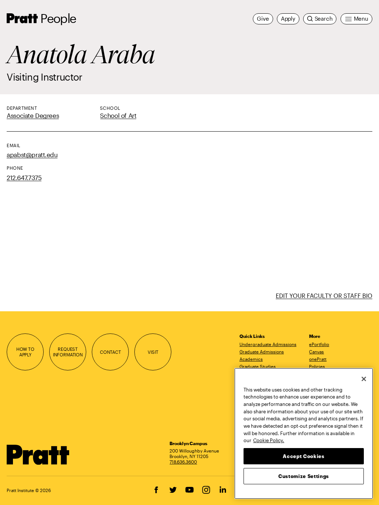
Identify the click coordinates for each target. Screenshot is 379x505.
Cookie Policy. (268, 440)
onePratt (317, 359)
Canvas (316, 351)
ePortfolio (319, 344)
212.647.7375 (24, 177)
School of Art (118, 115)
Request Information (68, 351)
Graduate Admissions (261, 351)
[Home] (38, 455)
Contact (110, 352)
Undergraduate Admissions (267, 344)
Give (263, 19)
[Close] (364, 379)
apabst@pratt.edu (32, 154)
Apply (288, 19)
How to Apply (25, 351)
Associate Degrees (33, 115)
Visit (153, 352)
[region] (303, 433)
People (58, 18)
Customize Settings (303, 476)
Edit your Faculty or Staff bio (324, 295)
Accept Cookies (303, 456)
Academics (251, 359)
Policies (317, 366)
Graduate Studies (257, 366)
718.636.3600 (183, 461)
